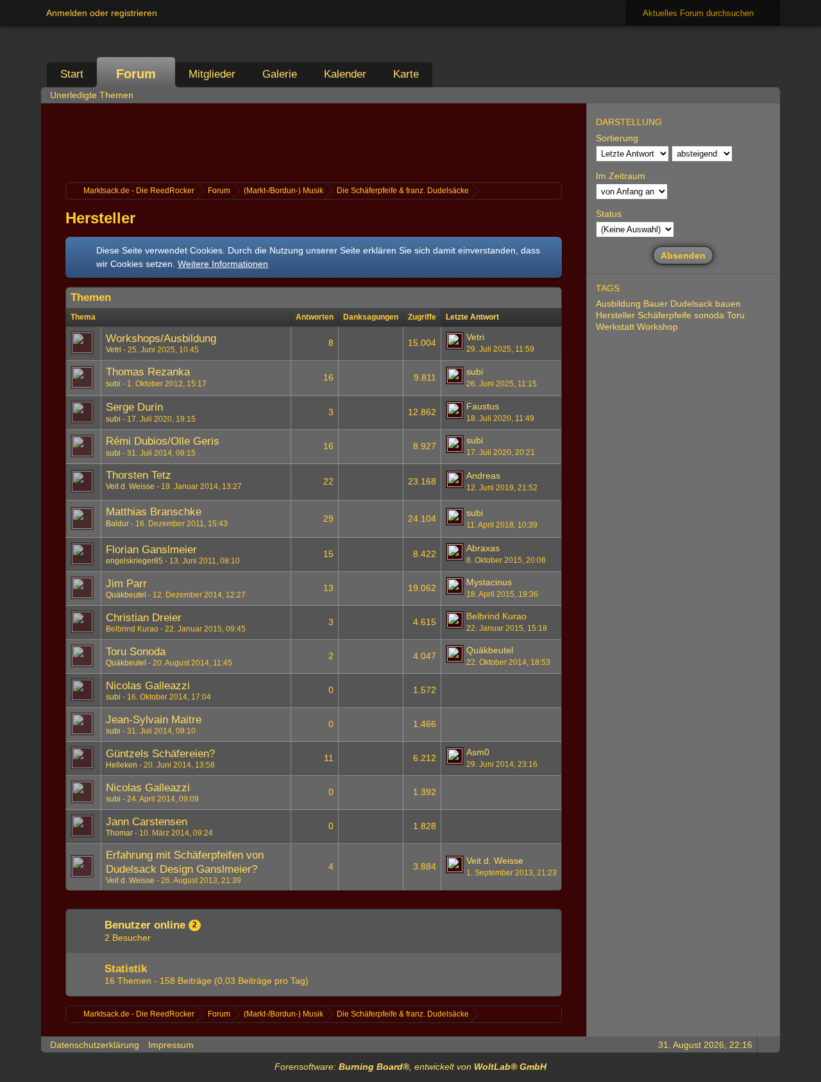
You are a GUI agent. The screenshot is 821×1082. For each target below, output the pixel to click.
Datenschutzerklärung (94, 1045)
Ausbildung (618, 303)
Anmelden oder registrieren (101, 13)
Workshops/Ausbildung (161, 338)
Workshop (657, 327)
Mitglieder (212, 74)
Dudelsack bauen (705, 303)
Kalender (345, 74)
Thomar (119, 833)
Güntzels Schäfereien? (160, 754)
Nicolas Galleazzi (148, 686)
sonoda (709, 315)
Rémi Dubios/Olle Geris (162, 441)
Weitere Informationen (223, 264)
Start (71, 74)
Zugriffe (422, 317)
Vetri (113, 349)
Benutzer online (145, 925)
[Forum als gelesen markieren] (713, 94)
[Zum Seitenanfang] (766, 1044)
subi (113, 383)
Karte (406, 74)
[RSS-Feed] (731, 94)
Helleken (121, 764)
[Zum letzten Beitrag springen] (455, 341)
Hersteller (100, 218)
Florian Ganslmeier (151, 550)
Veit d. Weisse (130, 486)
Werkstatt (615, 327)
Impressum (171, 1045)
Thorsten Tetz (138, 475)
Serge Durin (134, 407)
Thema (83, 317)
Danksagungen (370, 317)
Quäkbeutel (126, 594)
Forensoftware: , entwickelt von (410, 1066)
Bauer (655, 303)
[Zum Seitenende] (766, 94)
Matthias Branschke (153, 512)
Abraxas (483, 548)
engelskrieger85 (134, 560)
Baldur (117, 523)
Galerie (279, 74)
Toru (736, 315)
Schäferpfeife (664, 315)
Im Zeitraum (620, 176)
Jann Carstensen (146, 822)
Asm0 (477, 752)
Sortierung (617, 138)
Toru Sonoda (135, 652)
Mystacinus (489, 582)
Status (609, 214)
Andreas (483, 475)
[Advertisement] (313, 141)
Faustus (482, 406)
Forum (136, 74)
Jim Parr (126, 584)
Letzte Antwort (472, 317)
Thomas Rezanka (148, 372)
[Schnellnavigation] (748, 94)
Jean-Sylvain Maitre (153, 720)
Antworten (315, 317)
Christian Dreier (144, 618)
